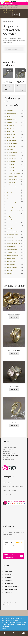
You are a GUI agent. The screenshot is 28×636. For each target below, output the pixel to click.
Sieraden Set (10, 228)
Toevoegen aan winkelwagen (8, 87)
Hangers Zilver (10, 167)
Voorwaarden (8, 580)
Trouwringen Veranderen (13, 240)
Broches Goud (10, 128)
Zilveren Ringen (11, 270)
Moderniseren (10, 199)
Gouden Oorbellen (11, 158)
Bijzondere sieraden (12, 122)
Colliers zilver (10, 137)
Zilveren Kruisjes (11, 264)
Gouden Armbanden (12, 152)
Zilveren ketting (11, 261)
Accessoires (10, 110)
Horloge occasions (12, 176)
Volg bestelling (9, 574)
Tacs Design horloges (12, 234)
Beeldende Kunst (11, 119)
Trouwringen (10, 237)
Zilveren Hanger (11, 258)
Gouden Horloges (11, 155)
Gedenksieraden (11, 146)
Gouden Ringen (11, 161)
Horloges (9, 190)
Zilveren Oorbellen (12, 267)
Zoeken (14, 633)
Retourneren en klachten (11, 589)
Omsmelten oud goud (12, 202)
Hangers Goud (10, 164)
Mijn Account (8, 571)
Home (5, 21)
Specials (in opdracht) (12, 231)
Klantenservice (8, 577)
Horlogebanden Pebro (13, 187)
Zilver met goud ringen (13, 255)
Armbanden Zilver (11, 113)
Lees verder (14, 317)
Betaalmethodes (9, 583)
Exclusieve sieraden (12, 140)
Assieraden (9, 116)
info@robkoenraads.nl (12, 455)
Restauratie (10, 219)
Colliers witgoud (11, 134)
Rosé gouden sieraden (12, 222)
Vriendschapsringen (12, 249)
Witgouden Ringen (11, 252)
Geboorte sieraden (12, 143)
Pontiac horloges (11, 213)
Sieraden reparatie (11, 225)
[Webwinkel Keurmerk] (9, 467)
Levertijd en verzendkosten (12, 586)
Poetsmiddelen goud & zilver (14, 210)
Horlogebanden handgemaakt (15, 179)
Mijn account (4, 633)
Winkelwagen (22, 632)
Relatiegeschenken (12, 217)
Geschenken (10, 149)
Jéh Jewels (9, 193)
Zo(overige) (10, 273)
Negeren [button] (4, 628)
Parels (8, 205)
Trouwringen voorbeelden (13, 243)
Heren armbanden (11, 170)
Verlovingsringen (11, 246)
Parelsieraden (10, 208)
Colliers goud (10, 131)
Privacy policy (8, 592)
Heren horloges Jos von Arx (14, 173)
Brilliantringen (10, 125)
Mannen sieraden (11, 196)
